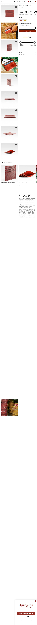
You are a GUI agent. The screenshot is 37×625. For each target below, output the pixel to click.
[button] (3, 1)
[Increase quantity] (34, 28)
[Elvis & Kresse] (18, 1)
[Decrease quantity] (20, 28)
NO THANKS (26, 616)
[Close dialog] (36, 601)
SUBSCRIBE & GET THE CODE (26, 613)
